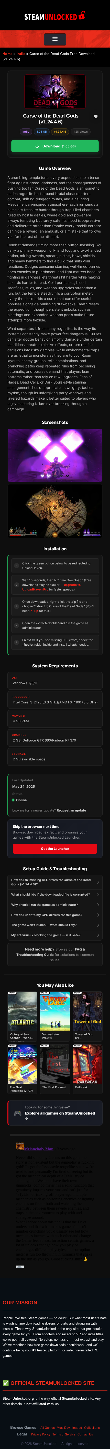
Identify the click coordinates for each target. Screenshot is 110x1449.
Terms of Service (63, 1434)
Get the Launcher (55, 849)
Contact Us (85, 1434)
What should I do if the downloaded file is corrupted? (50, 894)
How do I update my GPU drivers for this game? (46, 915)
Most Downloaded (69, 1427)
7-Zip (34, 611)
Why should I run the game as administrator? (44, 905)
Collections (92, 1427)
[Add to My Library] (96, 116)
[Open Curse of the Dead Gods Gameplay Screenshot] (55, 511)
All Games (47, 1427)
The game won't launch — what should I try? (44, 925)
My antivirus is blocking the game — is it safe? (46, 935)
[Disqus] (55, 1204)
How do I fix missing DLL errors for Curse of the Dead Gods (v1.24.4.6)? (51, 882)
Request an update (71, 810)
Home (8, 54)
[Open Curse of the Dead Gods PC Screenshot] (55, 455)
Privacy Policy (40, 1434)
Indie (21, 54)
